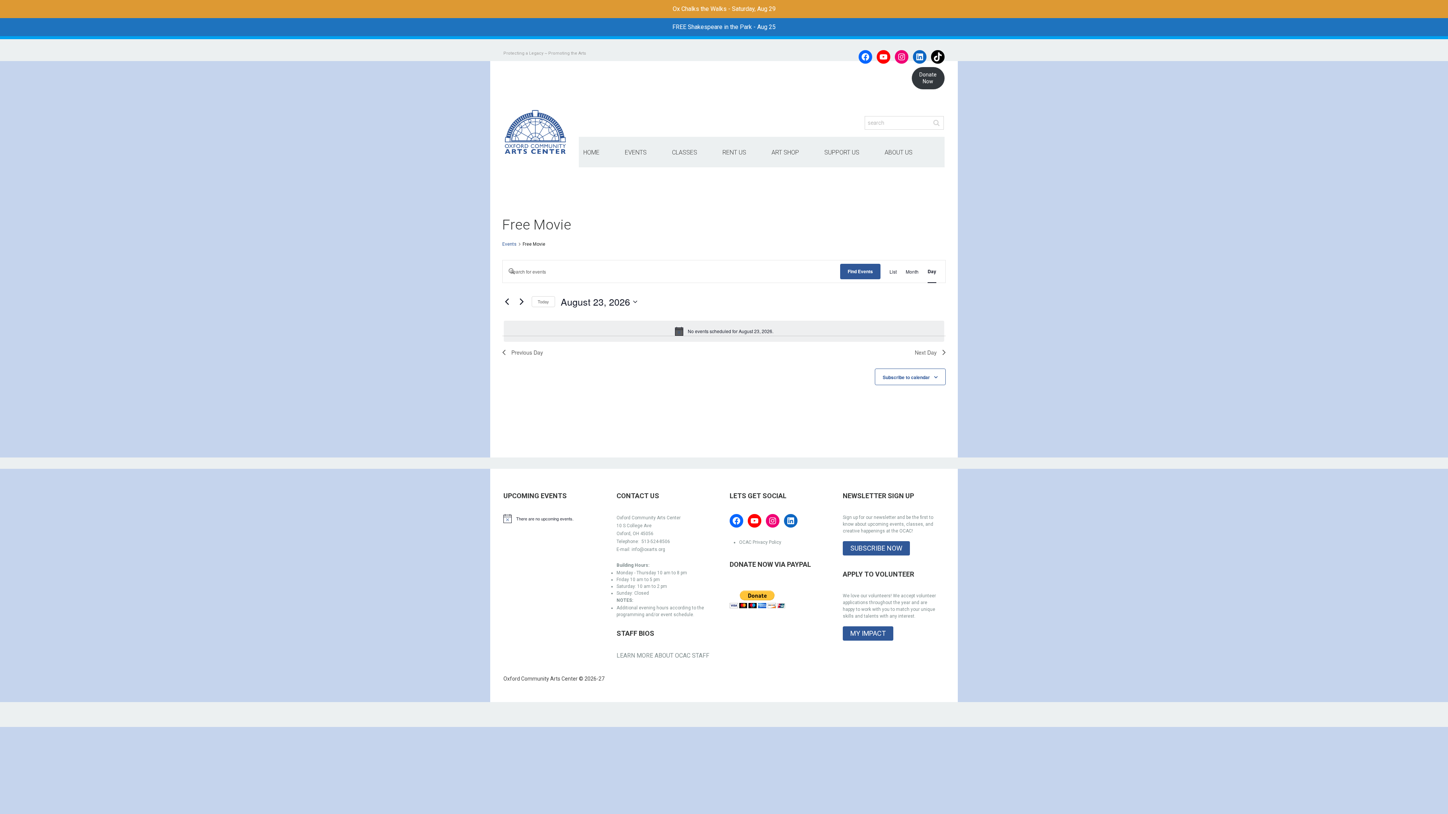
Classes (684, 153)
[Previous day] (506, 301)
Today (543, 301)
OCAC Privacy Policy (760, 542)
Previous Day (527, 352)
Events (636, 153)
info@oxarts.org (648, 549)
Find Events (860, 271)
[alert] (724, 331)
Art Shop (785, 153)
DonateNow (928, 78)
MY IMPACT (868, 633)
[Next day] (521, 301)
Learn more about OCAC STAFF (663, 655)
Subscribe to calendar (906, 377)
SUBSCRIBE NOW (876, 548)
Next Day (926, 352)
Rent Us (734, 153)
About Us (899, 153)
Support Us (841, 153)
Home (591, 153)
